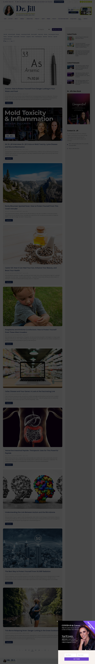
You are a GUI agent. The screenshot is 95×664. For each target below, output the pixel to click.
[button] (57, 621)
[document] (47, 332)
